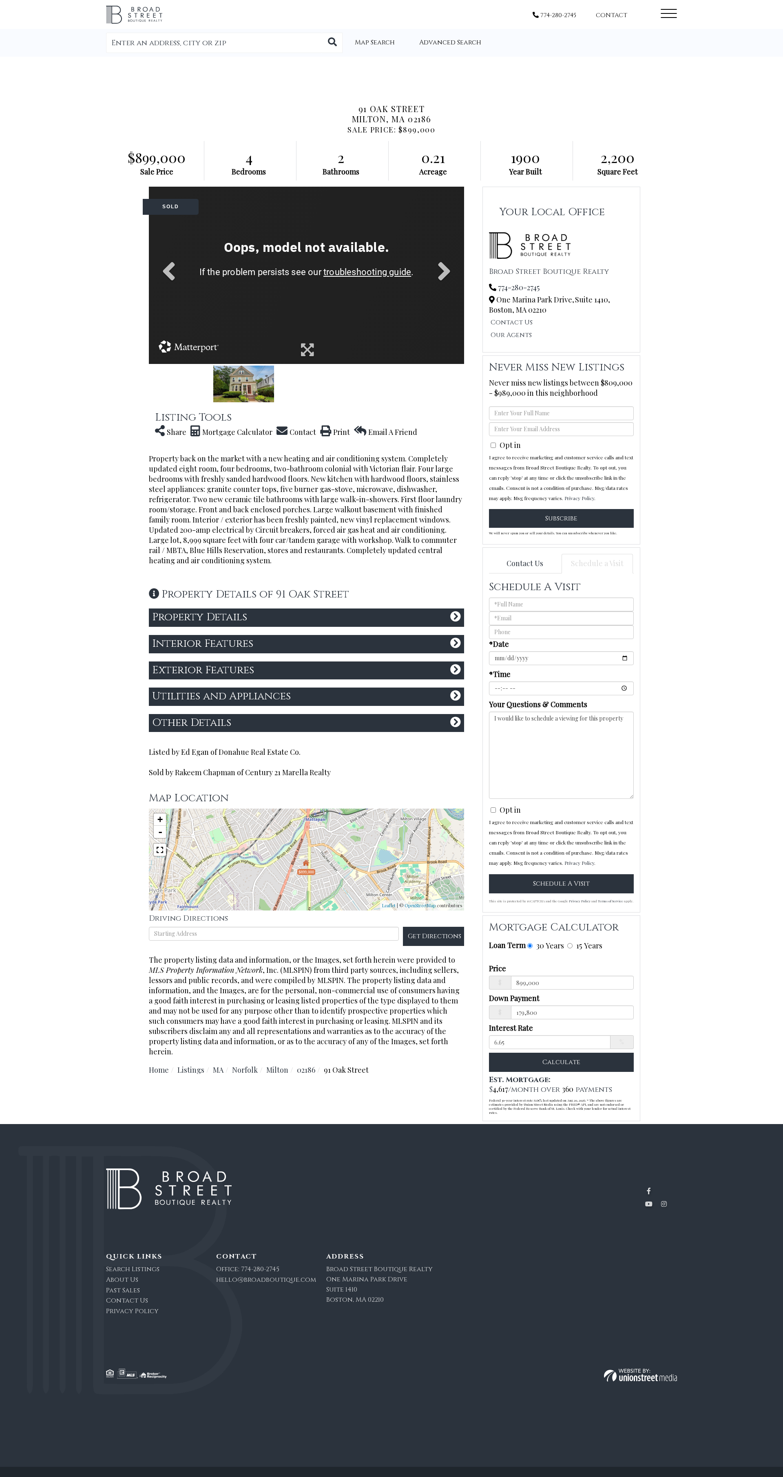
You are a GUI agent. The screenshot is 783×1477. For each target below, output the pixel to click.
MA (218, 1070)
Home (159, 1070)
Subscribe (561, 518)
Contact (611, 15)
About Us (122, 1279)
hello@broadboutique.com (266, 1279)
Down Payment (514, 998)
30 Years (549, 945)
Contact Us (512, 322)
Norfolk (245, 1070)
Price (497, 968)
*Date (499, 644)
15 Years (588, 945)
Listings (190, 1070)
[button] (332, 43)
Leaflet (389, 905)
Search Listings (132, 1269)
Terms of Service (610, 901)
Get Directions (434, 936)
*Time (500, 674)
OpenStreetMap (420, 905)
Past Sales (123, 1290)
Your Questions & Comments (538, 704)
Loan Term (507, 945)
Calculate (561, 1062)
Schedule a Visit (597, 563)
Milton (277, 1070)
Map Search (375, 42)
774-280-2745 (557, 15)
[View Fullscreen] (160, 850)
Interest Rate (511, 1028)
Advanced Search (450, 42)
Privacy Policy (579, 498)
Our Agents (511, 335)
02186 (306, 1070)
